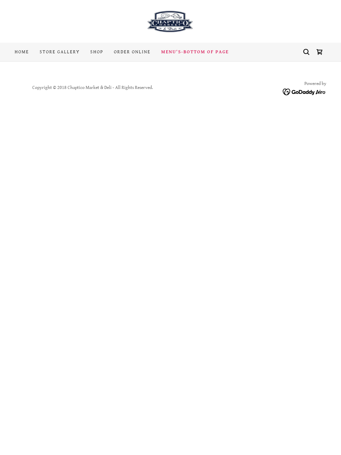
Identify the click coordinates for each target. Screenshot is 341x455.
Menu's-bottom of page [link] (195, 52)
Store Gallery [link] (60, 52)
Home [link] (22, 52)
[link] (170, 21)
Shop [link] (96, 52)
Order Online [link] (132, 52)
